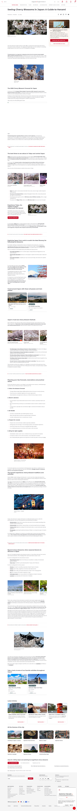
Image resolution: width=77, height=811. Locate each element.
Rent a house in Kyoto (47, 790)
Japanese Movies (59, 740)
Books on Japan (42, 740)
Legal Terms (16, 805)
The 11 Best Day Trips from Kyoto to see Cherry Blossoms (38, 766)
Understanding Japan (44, 754)
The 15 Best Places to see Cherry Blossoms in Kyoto (33, 234)
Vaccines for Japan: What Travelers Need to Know (37, 714)
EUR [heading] (58, 1)
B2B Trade (9, 791)
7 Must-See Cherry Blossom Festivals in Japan (33, 373)
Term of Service (57, 805)
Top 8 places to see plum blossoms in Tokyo (61, 766)
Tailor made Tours (22, 791)
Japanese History (27, 754)
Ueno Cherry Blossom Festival (15, 343)
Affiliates (9, 790)
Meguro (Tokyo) (42, 186)
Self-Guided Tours (21, 790)
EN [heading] (54, 1)
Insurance (44, 805)
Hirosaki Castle (28, 343)
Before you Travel (12, 770)
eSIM (38, 789)
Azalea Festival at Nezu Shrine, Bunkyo (30, 593)
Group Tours (21, 789)
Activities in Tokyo (12, 685)
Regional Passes (32, 304)
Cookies (50, 805)
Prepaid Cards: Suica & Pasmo (31, 791)
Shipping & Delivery (10, 796)
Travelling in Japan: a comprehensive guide (15, 740)
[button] (7, 179)
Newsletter (9, 789)
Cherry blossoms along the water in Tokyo (15, 766)
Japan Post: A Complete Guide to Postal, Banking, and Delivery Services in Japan (57, 714)
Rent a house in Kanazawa (48, 791)
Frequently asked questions (12, 795)
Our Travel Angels (47, 794)
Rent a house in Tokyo (47, 789)
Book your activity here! (13, 217)
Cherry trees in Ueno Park (12, 186)
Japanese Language (12, 754)
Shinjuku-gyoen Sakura (29, 186)
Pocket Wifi (38, 790)
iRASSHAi (9, 797)
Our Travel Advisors (22, 794)
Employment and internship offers (12, 794)
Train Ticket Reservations (30, 789)
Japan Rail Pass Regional (30, 790)
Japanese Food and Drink (29, 740)
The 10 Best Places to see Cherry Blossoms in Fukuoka (15, 767)
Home (8, 770)
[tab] (13, 763)
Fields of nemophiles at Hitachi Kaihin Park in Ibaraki (15, 593)
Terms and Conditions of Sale (26, 805)
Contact (9, 805)
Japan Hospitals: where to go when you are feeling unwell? (17, 714)
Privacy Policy (36, 805)
